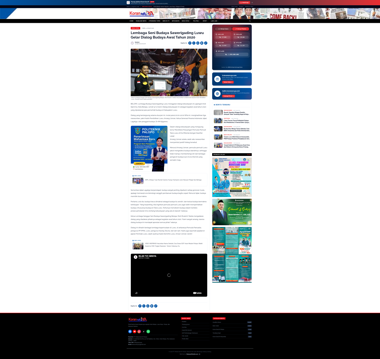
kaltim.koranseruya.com (231, 91)
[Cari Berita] (250, 21)
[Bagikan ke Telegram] (201, 43)
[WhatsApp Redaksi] (148, 331)
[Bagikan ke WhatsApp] (197, 43)
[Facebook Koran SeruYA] (130, 331)
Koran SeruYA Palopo (218, 329)
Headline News (217, 322)
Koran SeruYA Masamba (219, 336)
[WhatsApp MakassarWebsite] (199, 354)
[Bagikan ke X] (193, 43)
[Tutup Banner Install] (252, 2)
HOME (131, 21)
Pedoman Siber (249, 6)
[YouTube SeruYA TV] (134, 331)
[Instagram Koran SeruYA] (139, 331)
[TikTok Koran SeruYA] (143, 331)
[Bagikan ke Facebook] (189, 43)
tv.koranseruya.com (229, 75)
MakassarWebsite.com (192, 354)
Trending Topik (217, 333)
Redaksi (241, 6)
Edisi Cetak (234, 6)
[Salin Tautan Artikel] (205, 43)
